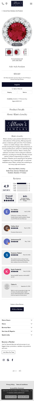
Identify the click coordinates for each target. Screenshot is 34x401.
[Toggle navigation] (31, 3)
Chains (24, 172)
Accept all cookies (23, 397)
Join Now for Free (8, 352)
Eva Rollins (14, 210)
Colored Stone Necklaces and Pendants (13, 11)
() (29, 183)
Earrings (16, 170)
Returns (25, 92)
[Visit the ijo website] (15, 371)
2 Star (14, 188)
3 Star (14, 187)
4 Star (14, 185)
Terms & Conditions (22, 384)
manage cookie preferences (16, 392)
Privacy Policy (10, 384)
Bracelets (16, 172)
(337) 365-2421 (17, 60)
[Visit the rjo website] (20, 371)
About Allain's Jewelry (17, 115)
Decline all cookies (11, 397)
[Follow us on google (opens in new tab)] (8, 360)
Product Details (17, 110)
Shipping (9, 92)
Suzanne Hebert (16, 253)
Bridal (8, 170)
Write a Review (17, 309)
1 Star (14, 190)
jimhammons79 (16, 239)
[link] (3, 3)
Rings (11, 170)
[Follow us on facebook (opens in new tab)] (12, 360)
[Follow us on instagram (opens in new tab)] (3, 360)
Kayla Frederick (16, 269)
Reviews (17, 179)
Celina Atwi (15, 226)
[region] (17, 32)
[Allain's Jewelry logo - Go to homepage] (17, 4)
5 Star (14, 183)
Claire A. (14, 284)
